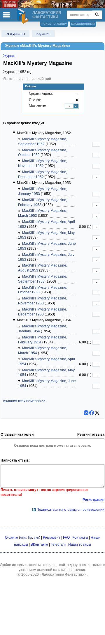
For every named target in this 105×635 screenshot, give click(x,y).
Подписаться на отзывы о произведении (70, 510)
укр (36, 537)
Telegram (58, 544)
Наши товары (79, 544)
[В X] (97, 412)
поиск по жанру (54, 24)
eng (23, 537)
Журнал (9, 56)
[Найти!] (97, 14)
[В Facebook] (91, 412)
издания (43, 34)
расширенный (83, 24)
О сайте (11, 537)
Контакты (80, 537)
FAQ (66, 537)
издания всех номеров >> (24, 401)
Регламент (51, 537)
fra (30, 537)
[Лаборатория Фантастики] (23, 16)
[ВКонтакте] (86, 412)
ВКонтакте (39, 544)
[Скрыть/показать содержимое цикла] (14, 133)
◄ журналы (15, 34)
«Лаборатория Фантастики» (63, 574)
